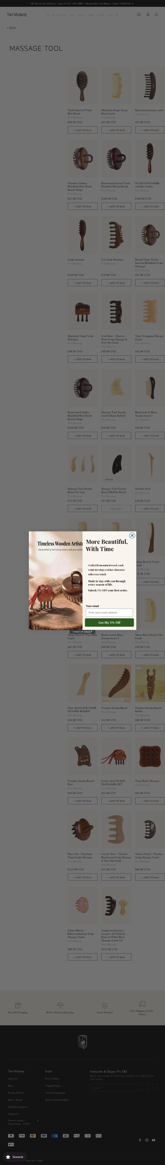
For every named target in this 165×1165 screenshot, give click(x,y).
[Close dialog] (132, 535)
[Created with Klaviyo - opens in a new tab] (82, 632)
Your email (92, 606)
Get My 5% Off (109, 622)
